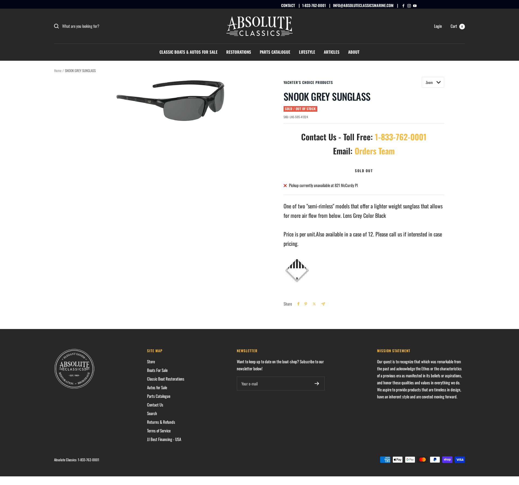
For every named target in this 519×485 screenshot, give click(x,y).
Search (152, 413)
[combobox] (102, 26)
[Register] (317, 383)
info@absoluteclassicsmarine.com (363, 5)
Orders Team (375, 151)
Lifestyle (307, 52)
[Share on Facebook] (298, 304)
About (354, 52)
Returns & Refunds (161, 422)
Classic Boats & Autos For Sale (188, 52)
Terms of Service (159, 430)
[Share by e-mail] (323, 304)
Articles (332, 52)
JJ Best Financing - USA (164, 439)
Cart (457, 26)
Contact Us (155, 405)
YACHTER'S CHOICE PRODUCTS (308, 82)
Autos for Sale (157, 387)
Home (57, 70)
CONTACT (288, 5)
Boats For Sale (157, 370)
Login (438, 26)
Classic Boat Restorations (165, 379)
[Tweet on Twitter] (314, 304)
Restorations (238, 52)
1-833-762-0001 (314, 5)
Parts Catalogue (275, 52)
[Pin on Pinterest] (305, 304)
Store (151, 361)
